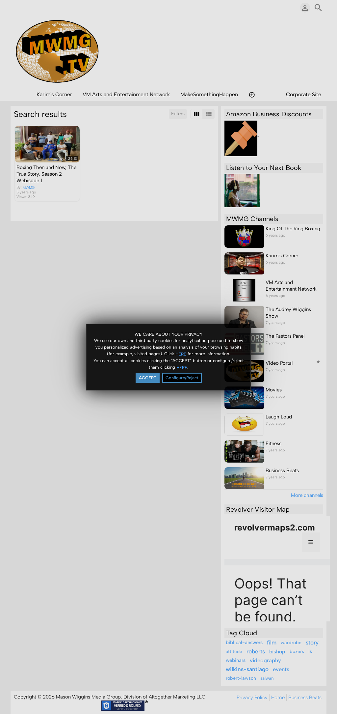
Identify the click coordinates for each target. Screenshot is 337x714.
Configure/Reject (182, 377)
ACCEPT (147, 377)
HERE (180, 354)
